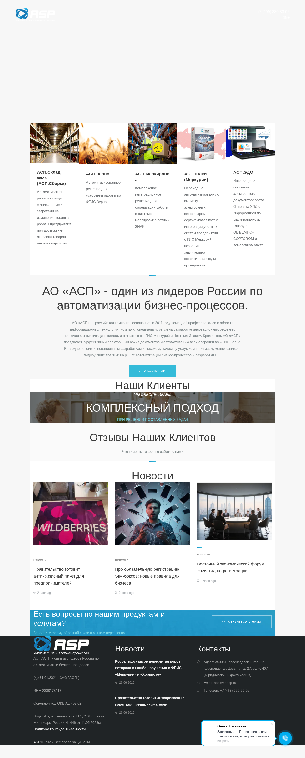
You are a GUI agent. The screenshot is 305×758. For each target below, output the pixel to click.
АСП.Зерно (97, 174)
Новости (40, 560)
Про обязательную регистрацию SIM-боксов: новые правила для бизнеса (147, 576)
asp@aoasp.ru (225, 683)
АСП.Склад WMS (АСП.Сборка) (51, 178)
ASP (37, 742)
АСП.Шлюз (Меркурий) (196, 177)
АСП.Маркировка (152, 177)
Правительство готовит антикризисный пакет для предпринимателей (58, 576)
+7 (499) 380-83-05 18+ (273, 15)
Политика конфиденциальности (59, 729)
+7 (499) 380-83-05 (234, 690)
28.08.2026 (126, 682)
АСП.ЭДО (243, 172)
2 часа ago (44, 593)
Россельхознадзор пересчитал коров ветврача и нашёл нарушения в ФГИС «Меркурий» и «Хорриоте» (148, 667)
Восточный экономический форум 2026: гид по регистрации (230, 567)
